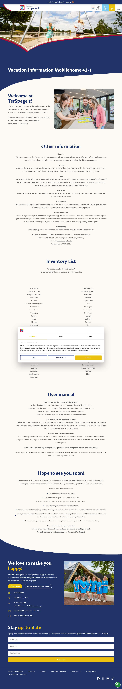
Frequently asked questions (17, 674)
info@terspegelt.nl (21, 598)
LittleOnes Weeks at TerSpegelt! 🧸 (61, 2)
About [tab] (89, 336)
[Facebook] (98, 678)
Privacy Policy (91, 671)
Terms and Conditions (15, 671)
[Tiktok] (112, 678)
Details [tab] (61, 336)
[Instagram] (103, 678)
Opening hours (76, 671)
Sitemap (43, 671)
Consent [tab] (32, 336)
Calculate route (33, 606)
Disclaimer (31, 671)
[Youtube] (107, 678)
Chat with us (15, 586)
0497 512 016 (19, 593)
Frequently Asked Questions (38, 586)
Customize (59, 358)
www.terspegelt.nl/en (64, 241)
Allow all (88, 358)
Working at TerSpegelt (58, 671)
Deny (33, 358)
